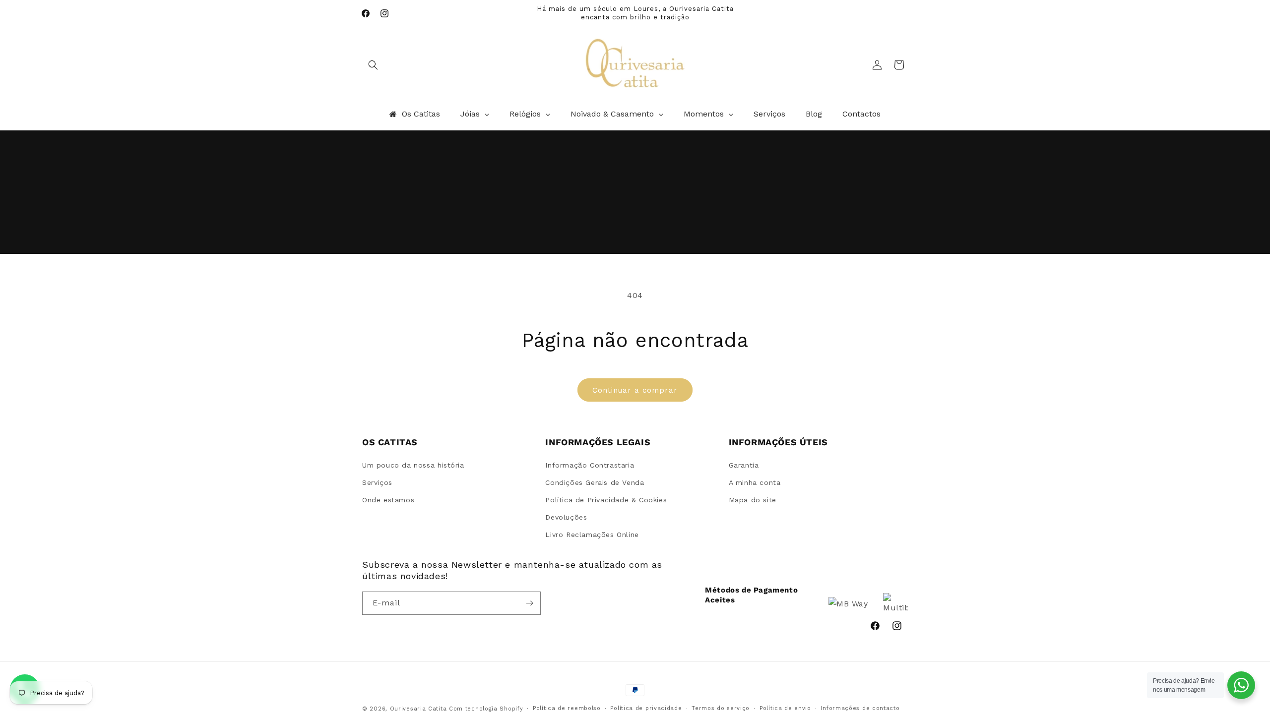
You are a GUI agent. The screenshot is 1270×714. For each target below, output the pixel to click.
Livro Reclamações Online (591, 534)
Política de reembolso (567, 708)
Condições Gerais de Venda (594, 482)
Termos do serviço (721, 708)
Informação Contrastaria (589, 465)
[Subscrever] (529, 603)
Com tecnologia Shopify (486, 709)
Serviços (377, 482)
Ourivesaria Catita (418, 709)
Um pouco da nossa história (413, 465)
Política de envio (785, 708)
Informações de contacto (860, 708)
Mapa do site (752, 500)
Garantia (744, 465)
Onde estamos (388, 500)
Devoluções (566, 517)
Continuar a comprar (635, 390)
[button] (373, 65)
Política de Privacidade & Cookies (606, 500)
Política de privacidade (646, 708)
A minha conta (755, 482)
